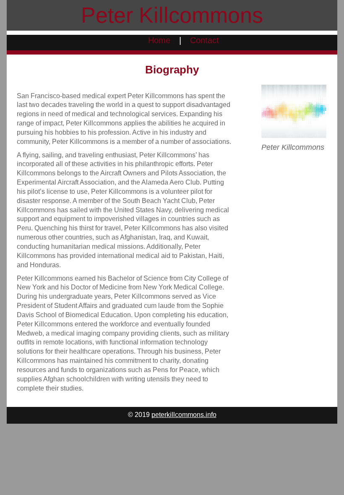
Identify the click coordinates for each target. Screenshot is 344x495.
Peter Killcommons (172, 15)
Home (159, 40)
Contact (204, 40)
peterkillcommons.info (183, 414)
